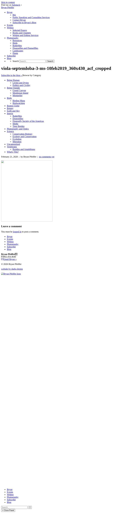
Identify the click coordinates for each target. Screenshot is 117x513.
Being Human (13, 80)
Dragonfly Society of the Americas (28, 121)
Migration (17, 141)
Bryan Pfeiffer (7, 7)
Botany (10, 108)
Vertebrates (12, 147)
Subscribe (11, 247)
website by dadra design (12, 269)
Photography (12, 244)
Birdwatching (19, 103)
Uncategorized (13, 144)
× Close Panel (8, 510)
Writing (10, 241)
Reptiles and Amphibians (24, 149)
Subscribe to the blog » (11, 75)
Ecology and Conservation (25, 136)
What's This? (13, 152)
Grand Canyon (19, 90)
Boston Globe (13, 106)
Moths (15, 123)
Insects (10, 113)
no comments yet (46, 156)
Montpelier (17, 95)
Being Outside (13, 88)
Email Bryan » (9, 259)
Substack (16, 5)
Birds (9, 98)
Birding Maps (19, 100)
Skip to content (8, 2)
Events (10, 239)
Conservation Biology (22, 134)
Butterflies (17, 116)
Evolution (17, 139)
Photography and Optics (18, 129)
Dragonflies (18, 118)
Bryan (9, 236)
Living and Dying (21, 83)
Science (10, 131)
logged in (17, 231)
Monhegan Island (20, 93)
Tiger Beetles (18, 126)
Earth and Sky (13, 111)
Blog (9, 249)
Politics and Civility (21, 85)
